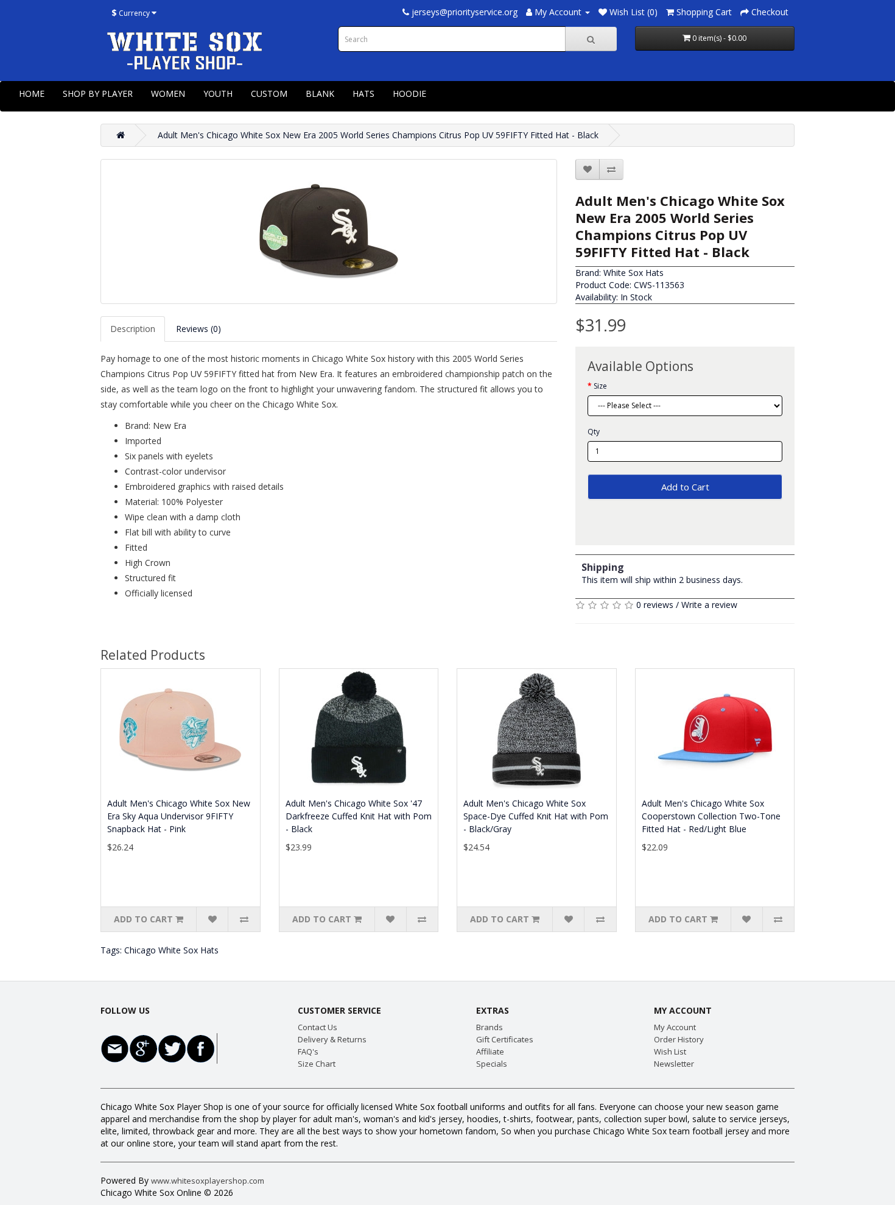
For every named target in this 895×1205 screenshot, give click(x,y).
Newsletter (674, 1063)
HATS (363, 93)
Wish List (670, 1051)
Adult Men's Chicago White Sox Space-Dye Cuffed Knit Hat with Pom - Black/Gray (535, 816)
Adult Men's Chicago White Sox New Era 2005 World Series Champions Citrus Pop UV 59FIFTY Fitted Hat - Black (378, 135)
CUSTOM (269, 93)
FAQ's (308, 1051)
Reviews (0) (198, 328)
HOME (31, 93)
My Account (675, 1027)
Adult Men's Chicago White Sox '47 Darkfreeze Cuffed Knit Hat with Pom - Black (359, 816)
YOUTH (218, 93)
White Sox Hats (633, 272)
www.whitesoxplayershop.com (207, 1180)
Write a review (709, 604)
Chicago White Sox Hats (171, 950)
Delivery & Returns (332, 1039)
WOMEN (168, 93)
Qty (594, 431)
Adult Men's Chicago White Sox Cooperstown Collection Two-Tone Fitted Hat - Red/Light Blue (711, 816)
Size (600, 386)
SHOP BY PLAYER (98, 93)
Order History (679, 1039)
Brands (489, 1027)
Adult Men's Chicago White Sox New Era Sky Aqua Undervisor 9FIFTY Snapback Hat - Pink (178, 816)
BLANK (320, 93)
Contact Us (317, 1027)
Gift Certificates (504, 1039)
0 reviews (654, 604)
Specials (491, 1063)
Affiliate (490, 1051)
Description (132, 328)
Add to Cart (685, 487)
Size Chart (316, 1063)
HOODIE (409, 93)
